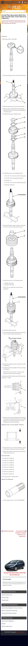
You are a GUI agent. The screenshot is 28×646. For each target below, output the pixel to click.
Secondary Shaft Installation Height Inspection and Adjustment (20, 533)
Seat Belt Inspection (8, 531)
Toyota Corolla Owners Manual (9, 610)
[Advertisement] (14, 29)
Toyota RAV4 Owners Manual (8, 613)
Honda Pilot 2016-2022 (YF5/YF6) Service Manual (13, 20)
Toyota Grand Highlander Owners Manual (11, 608)
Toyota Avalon (4, 600)
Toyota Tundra (5, 597)
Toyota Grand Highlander (7, 621)
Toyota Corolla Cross (6, 594)
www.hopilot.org (20, 632)
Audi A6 (3, 623)
